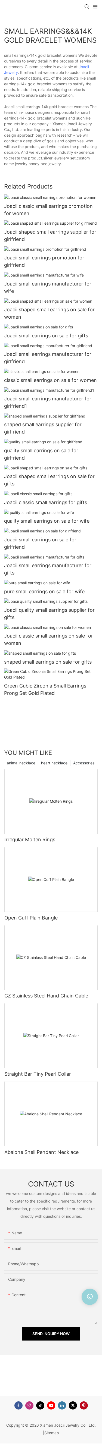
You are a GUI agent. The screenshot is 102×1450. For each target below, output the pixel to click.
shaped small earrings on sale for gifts (48, 662)
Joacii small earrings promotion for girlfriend (44, 261)
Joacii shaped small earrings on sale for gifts (49, 480)
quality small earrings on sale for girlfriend (41, 454)
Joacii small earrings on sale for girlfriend (40, 543)
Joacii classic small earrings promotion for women (48, 209)
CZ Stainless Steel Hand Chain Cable (46, 996)
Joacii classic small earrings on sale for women (48, 639)
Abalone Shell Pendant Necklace (41, 1152)
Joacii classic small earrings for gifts (45, 502)
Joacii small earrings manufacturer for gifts (47, 569)
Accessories (83, 763)
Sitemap (51, 1432)
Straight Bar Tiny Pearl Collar (37, 1074)
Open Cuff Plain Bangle (31, 918)
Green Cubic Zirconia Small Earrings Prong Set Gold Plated (45, 689)
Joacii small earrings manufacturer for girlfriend (47, 357)
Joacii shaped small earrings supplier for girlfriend (50, 235)
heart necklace (54, 763)
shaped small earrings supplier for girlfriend (43, 428)
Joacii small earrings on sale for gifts (46, 335)
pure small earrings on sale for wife (44, 591)
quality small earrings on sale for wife (46, 521)
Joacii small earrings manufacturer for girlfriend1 (47, 402)
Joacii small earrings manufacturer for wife (47, 287)
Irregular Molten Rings (29, 839)
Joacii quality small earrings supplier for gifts (49, 613)
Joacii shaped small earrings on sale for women (49, 313)
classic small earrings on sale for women (50, 380)
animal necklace (21, 763)
